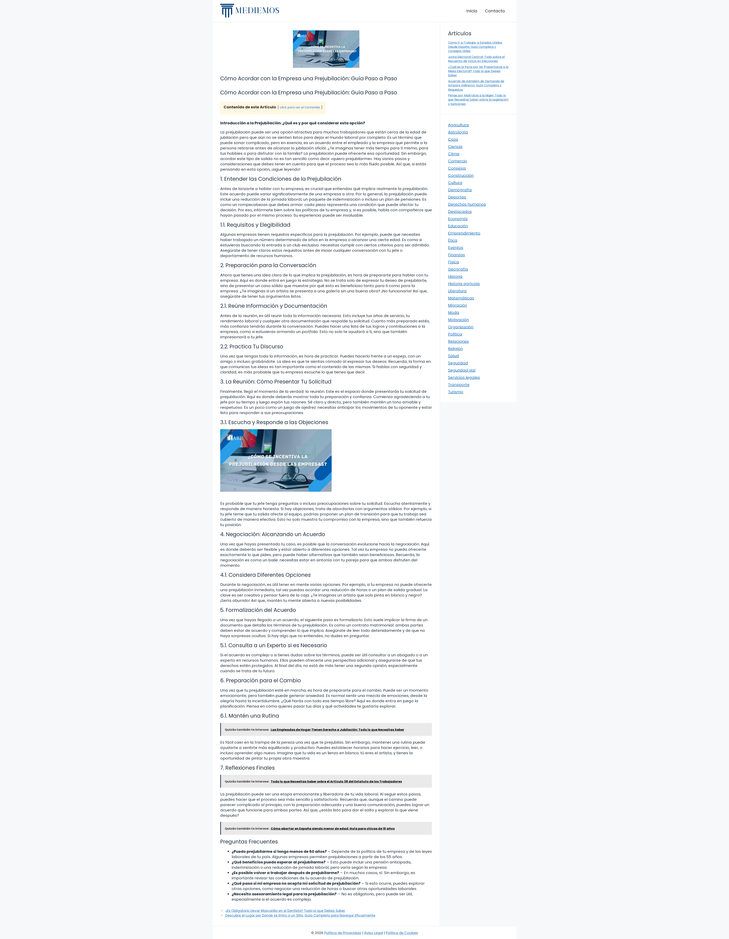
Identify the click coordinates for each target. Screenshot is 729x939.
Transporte (458, 384)
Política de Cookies (402, 932)
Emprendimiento (464, 233)
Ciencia (455, 146)
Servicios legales (464, 377)
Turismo (455, 392)
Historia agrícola (464, 283)
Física (453, 262)
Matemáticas (461, 298)
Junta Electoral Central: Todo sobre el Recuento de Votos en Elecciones (476, 59)
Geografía (458, 269)
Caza (453, 139)
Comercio (457, 161)
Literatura (457, 291)
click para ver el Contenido (300, 107)
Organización (460, 327)
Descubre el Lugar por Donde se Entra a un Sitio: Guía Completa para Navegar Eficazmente (300, 915)
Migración (457, 305)
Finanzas (456, 254)
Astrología (458, 132)
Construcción (461, 175)
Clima (453, 153)
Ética (452, 240)
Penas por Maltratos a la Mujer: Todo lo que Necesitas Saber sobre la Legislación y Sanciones (478, 99)
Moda (453, 312)
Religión (455, 348)
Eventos (455, 247)
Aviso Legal (373, 932)
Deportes (457, 197)
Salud (453, 355)
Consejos (457, 168)
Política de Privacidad (342, 932)
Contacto (495, 11)
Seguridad (458, 363)
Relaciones (458, 341)
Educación (458, 226)
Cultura (455, 182)
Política (455, 334)
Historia (455, 276)
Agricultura (458, 125)
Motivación (458, 319)
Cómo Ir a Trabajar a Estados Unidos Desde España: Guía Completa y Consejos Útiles (475, 46)
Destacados (460, 211)
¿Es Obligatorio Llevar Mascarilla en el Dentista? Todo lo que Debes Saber (285, 910)
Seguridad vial (461, 370)
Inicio (471, 11)
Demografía (460, 190)
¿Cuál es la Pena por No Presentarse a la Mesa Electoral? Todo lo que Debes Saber (478, 71)
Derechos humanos (467, 204)
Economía (458, 218)
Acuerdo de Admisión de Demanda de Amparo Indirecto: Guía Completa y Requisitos (476, 85)
